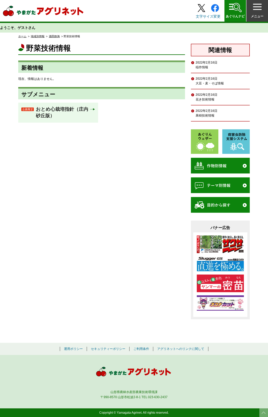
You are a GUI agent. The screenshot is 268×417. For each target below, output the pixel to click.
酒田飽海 (54, 36)
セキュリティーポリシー (108, 348)
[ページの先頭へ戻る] (263, 412)
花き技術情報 (205, 99)
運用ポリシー (73, 348)
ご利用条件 (141, 348)
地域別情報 (38, 36)
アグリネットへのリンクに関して (180, 348)
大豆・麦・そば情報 (210, 83)
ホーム (22, 36)
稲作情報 (202, 67)
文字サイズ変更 (208, 16)
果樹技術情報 (205, 115)
